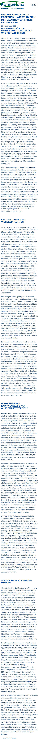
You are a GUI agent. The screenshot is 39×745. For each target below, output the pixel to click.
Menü (33, 5)
